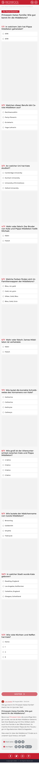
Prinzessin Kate (15, 717)
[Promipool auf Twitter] (16, 756)
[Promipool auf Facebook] (10, 756)
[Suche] (32, 2)
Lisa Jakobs (8, 701)
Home (3, 6)
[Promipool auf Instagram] (23, 756)
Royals (6, 6)
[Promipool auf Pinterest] (29, 756)
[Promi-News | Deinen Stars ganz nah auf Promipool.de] (16, 2)
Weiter (18, 694)
